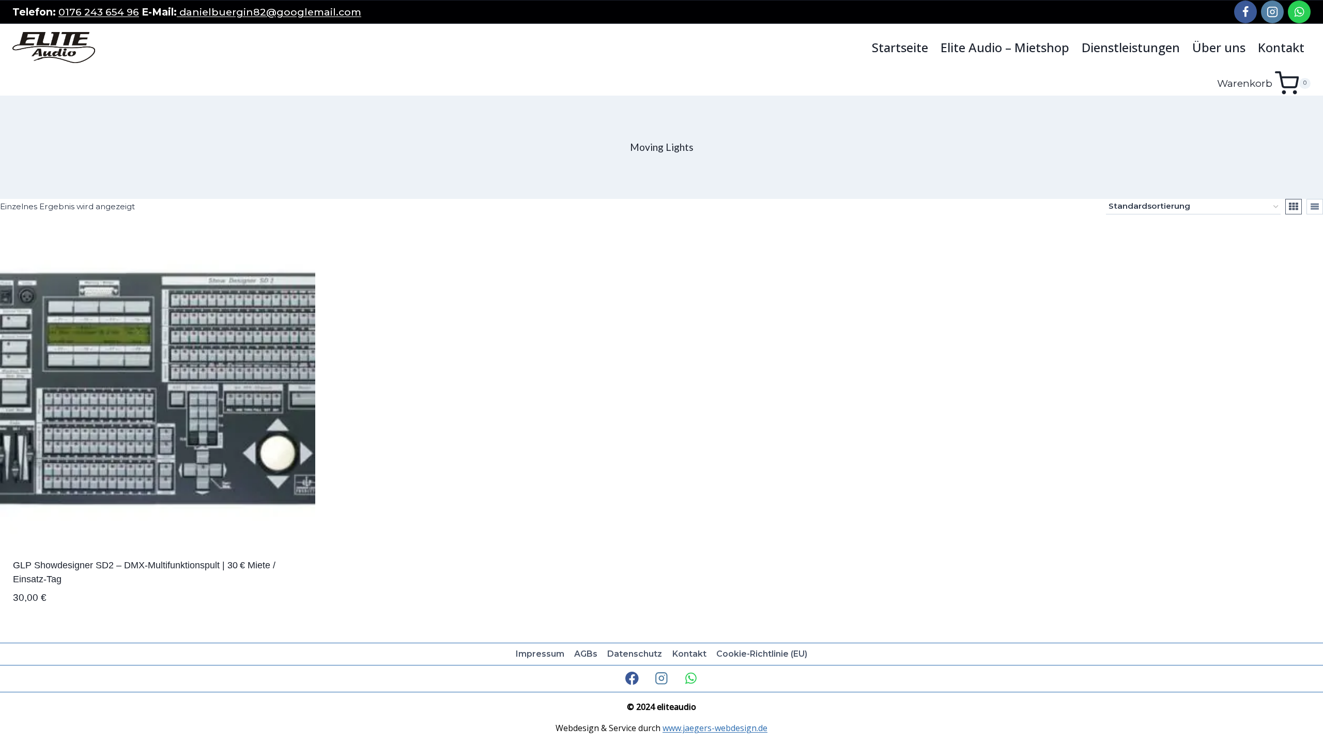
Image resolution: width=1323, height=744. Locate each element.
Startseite (900, 47)
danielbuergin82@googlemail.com (269, 12)
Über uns (1218, 47)
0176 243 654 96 (98, 12)
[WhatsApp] (1299, 12)
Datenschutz (634, 654)
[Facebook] (1245, 12)
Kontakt (1281, 47)
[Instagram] (1272, 12)
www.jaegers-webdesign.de (715, 728)
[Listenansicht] (1314, 206)
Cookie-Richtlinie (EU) (761, 654)
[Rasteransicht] (1293, 206)
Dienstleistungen (1131, 47)
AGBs (585, 654)
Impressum (540, 654)
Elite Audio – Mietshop (1005, 47)
